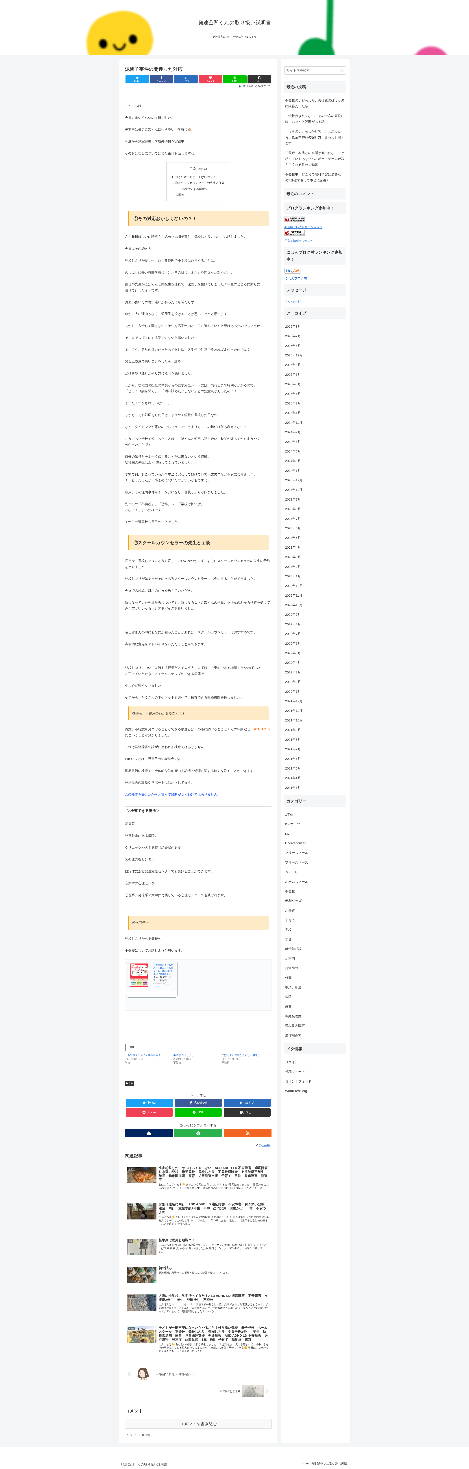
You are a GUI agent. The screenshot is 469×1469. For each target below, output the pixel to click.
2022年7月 (293, 634)
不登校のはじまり (183, 1055)
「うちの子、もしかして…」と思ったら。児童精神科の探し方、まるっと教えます (314, 137)
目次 (193, 169)
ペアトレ (291, 872)
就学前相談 (293, 949)
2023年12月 (294, 480)
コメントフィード (298, 1081)
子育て (290, 920)
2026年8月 (293, 326)
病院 (288, 997)
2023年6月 (293, 528)
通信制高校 (293, 1035)
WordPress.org (296, 1091)
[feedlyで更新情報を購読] (198, 1133)
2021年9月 (293, 730)
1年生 (289, 814)
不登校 (290, 891)
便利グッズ (293, 901)
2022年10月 (294, 605)
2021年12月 (294, 701)
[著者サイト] (149, 1133)
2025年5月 (293, 384)
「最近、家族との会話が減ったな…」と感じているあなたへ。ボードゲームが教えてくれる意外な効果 (314, 159)
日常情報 (291, 968)
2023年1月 (293, 576)
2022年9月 (293, 614)
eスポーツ (292, 824)
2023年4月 (293, 547)
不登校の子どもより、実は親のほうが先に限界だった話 (314, 103)
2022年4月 (293, 662)
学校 (130, 1083)
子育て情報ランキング (299, 240)
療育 (288, 1006)
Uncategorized (295, 843)
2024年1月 (293, 470)
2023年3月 (293, 557)
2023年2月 (293, 567)
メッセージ (292, 301)
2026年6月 (293, 346)
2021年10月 (294, 720)
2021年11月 (293, 710)
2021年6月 (293, 759)
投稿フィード (295, 1072)
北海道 (290, 910)
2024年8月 (293, 442)
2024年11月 (293, 422)
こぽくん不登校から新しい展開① (241, 1055)
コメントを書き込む (198, 1424)
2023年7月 (293, 519)
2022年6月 (293, 643)
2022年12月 (294, 586)
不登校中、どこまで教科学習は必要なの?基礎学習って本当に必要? (313, 177)
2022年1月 (293, 691)
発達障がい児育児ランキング (303, 227)
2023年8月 (293, 509)
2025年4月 (293, 394)
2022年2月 (293, 682)
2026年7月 (293, 336)
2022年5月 (293, 653)
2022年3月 (293, 672)
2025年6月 (293, 374)
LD (287, 834)
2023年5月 (293, 538)
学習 (288, 939)
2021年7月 (293, 749)
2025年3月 (293, 403)
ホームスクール (296, 882)
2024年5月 (293, 461)
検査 (288, 977)
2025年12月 (294, 355)
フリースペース (296, 862)
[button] (342, 70)
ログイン (291, 1062)
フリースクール (296, 853)
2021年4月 (293, 778)
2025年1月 (293, 413)
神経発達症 (293, 1016)
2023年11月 (293, 490)
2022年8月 (293, 624)
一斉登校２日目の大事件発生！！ (144, 1055)
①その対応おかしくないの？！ (195, 177)
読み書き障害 (295, 1025)
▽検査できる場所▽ (194, 189)
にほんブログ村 (295, 278)
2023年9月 (293, 499)
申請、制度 (293, 987)
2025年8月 (293, 365)
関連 (181, 194)
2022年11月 (293, 595)
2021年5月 (293, 768)
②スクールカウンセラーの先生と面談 (200, 182)
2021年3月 (293, 788)
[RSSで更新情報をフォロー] (248, 1133)
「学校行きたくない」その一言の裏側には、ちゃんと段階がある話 (314, 119)
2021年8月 (293, 739)
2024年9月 (293, 432)
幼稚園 (290, 958)
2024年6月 (293, 451)
